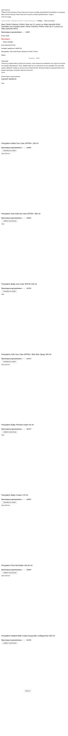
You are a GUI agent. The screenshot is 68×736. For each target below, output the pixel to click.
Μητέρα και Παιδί (17, 21)
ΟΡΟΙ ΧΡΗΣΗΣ (40, 665)
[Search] (2, 2)
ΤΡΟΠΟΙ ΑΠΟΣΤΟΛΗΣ (42, 656)
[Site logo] (34, 2)
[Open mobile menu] (66, 2)
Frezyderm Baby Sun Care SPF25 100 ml (19, 284)
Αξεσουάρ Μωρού (30, 21)
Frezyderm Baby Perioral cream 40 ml (17, 425)
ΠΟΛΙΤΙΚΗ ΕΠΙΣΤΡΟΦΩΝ (43, 659)
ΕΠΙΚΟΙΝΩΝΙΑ (6, 679)
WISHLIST (4, 685)
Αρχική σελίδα (5, 21)
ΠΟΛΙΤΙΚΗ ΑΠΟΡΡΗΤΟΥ (43, 662)
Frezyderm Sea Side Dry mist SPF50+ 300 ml (20, 214)
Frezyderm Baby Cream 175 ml (14, 495)
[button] (9, 150)
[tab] (32, 58)
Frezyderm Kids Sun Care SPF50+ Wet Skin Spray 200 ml (26, 354)
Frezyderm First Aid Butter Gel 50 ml (16, 565)
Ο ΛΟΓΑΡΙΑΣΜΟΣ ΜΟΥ (8, 682)
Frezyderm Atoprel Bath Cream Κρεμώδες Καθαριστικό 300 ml (28, 636)
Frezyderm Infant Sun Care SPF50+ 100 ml (19, 143)
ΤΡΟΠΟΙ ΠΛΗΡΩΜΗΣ (42, 653)
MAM (7, 36)
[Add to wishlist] (3, 140)
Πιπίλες (39, 21)
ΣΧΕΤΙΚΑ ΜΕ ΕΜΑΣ (7, 676)
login (7, 76)
